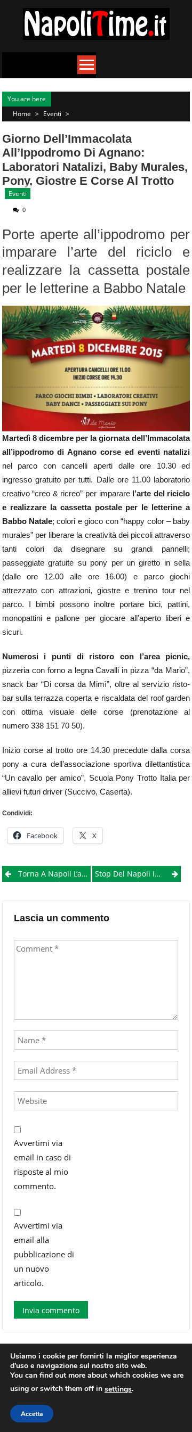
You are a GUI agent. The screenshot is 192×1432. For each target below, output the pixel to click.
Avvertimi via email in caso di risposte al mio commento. (42, 1164)
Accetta (32, 1414)
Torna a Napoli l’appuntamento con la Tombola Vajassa (54, 874)
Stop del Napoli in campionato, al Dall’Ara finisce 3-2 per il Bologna (138, 874)
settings (118, 1389)
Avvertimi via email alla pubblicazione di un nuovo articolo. (44, 1254)
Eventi (52, 113)
